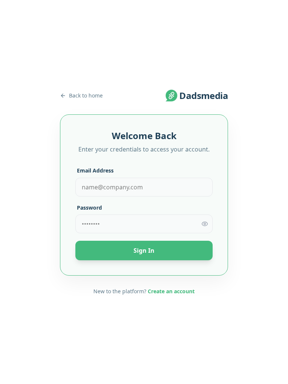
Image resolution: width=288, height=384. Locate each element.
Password (89, 207)
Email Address (95, 170)
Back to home (86, 95)
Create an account (171, 291)
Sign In (144, 250)
